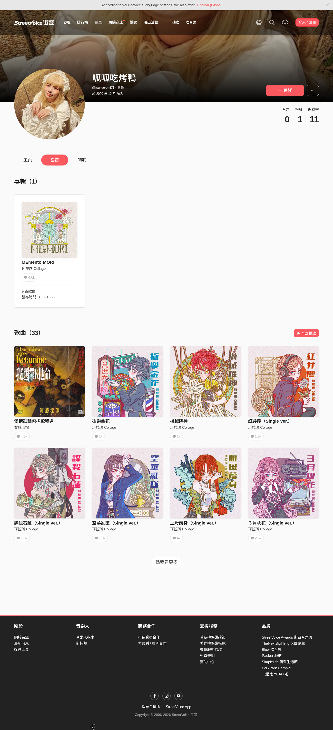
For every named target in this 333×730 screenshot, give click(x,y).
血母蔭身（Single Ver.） (194, 523)
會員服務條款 (211, 649)
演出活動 (151, 22)
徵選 (133, 22)
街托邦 (81, 643)
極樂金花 (101, 421)
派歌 (175, 22)
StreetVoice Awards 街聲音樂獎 (287, 637)
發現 (66, 22)
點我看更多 (166, 562)
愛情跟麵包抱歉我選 (34, 421)
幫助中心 (207, 662)
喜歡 (54, 159)
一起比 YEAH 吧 (275, 674)
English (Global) (210, 5)
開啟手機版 (151, 707)
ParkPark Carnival (276, 668)
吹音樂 (191, 22)
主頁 (27, 159)
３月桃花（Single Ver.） (272, 523)
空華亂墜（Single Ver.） (116, 523)
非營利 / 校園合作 (152, 643)
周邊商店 (115, 22)
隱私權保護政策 (212, 637)
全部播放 (308, 333)
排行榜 (82, 22)
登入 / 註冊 (307, 22)
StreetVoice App (178, 707)
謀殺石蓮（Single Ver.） (38, 523)
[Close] (327, 5)
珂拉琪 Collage (34, 268)
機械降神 (179, 421)
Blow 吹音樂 (272, 649)
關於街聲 (21, 637)
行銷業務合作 (149, 637)
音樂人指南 (85, 637)
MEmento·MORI (38, 262)
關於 (82, 159)
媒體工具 (21, 649)
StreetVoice (34, 22)
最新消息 (21, 643)
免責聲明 (207, 655)
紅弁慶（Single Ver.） (270, 421)
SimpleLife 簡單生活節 (280, 662)
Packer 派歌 (272, 655)
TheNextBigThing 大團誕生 (283, 643)
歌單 (98, 22)
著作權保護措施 (212, 643)
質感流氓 (21, 427)
